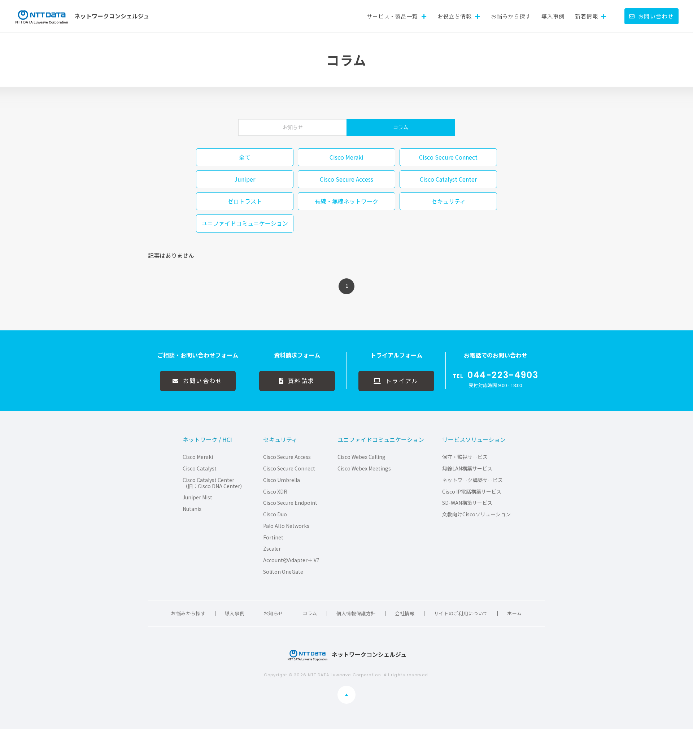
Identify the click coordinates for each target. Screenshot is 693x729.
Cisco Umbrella (281, 480)
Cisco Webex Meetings (364, 468)
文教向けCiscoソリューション (476, 514)
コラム (400, 127)
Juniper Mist (197, 497)
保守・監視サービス (465, 457)
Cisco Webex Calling (361, 457)
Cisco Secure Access (287, 457)
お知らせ (293, 127)
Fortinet (273, 537)
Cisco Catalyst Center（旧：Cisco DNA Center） (214, 483)
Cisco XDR (275, 492)
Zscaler (272, 549)
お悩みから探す (511, 16)
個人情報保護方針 (356, 613)
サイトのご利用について (461, 613)
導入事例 (552, 16)
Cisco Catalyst (200, 468)
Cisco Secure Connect (289, 468)
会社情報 (405, 613)
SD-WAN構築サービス (467, 503)
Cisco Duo (275, 514)
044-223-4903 (502, 375)
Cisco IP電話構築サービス (471, 492)
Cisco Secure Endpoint (290, 503)
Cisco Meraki (198, 457)
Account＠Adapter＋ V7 (291, 560)
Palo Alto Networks (286, 526)
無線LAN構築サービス (467, 468)
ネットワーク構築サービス (472, 480)
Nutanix (192, 509)
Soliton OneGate (283, 572)
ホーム (514, 613)
